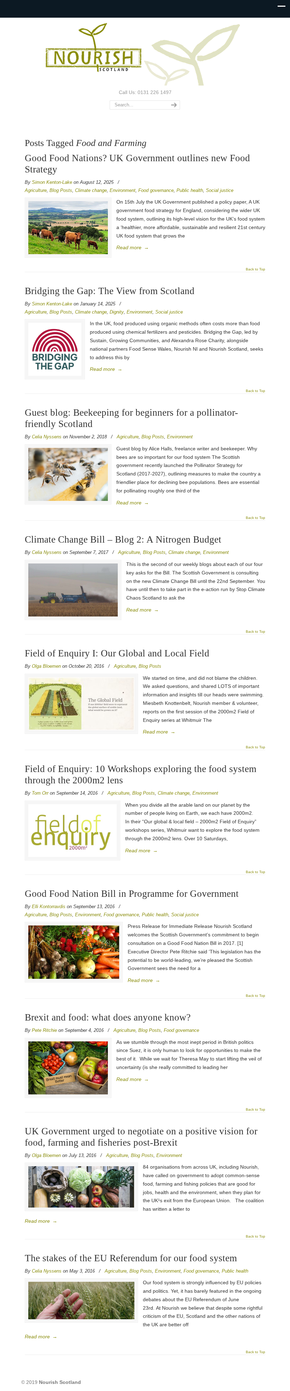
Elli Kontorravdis (48, 906)
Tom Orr (40, 793)
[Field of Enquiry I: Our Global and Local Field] (81, 703)
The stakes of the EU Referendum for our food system (131, 1258)
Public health (189, 190)
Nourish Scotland (145, 53)
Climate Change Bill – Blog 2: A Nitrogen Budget (123, 539)
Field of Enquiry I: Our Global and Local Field (117, 653)
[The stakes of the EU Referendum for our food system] (81, 1300)
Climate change (91, 190)
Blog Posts (61, 190)
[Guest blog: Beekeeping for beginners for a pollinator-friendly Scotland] (68, 474)
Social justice (219, 190)
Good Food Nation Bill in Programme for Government (132, 893)
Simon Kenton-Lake (52, 182)
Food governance (156, 190)
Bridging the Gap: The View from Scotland (111, 291)
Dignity (117, 312)
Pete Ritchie (44, 1030)
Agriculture (36, 190)
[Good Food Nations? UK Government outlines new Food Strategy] (68, 227)
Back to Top (255, 269)
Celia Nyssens (47, 436)
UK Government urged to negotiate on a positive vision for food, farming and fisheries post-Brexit (141, 1137)
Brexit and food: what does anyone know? (108, 1017)
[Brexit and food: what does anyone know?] (68, 1067)
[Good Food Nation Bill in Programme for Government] (73, 951)
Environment (122, 190)
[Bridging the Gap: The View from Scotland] (54, 349)
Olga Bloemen (46, 666)
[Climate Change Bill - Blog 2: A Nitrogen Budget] (73, 589)
